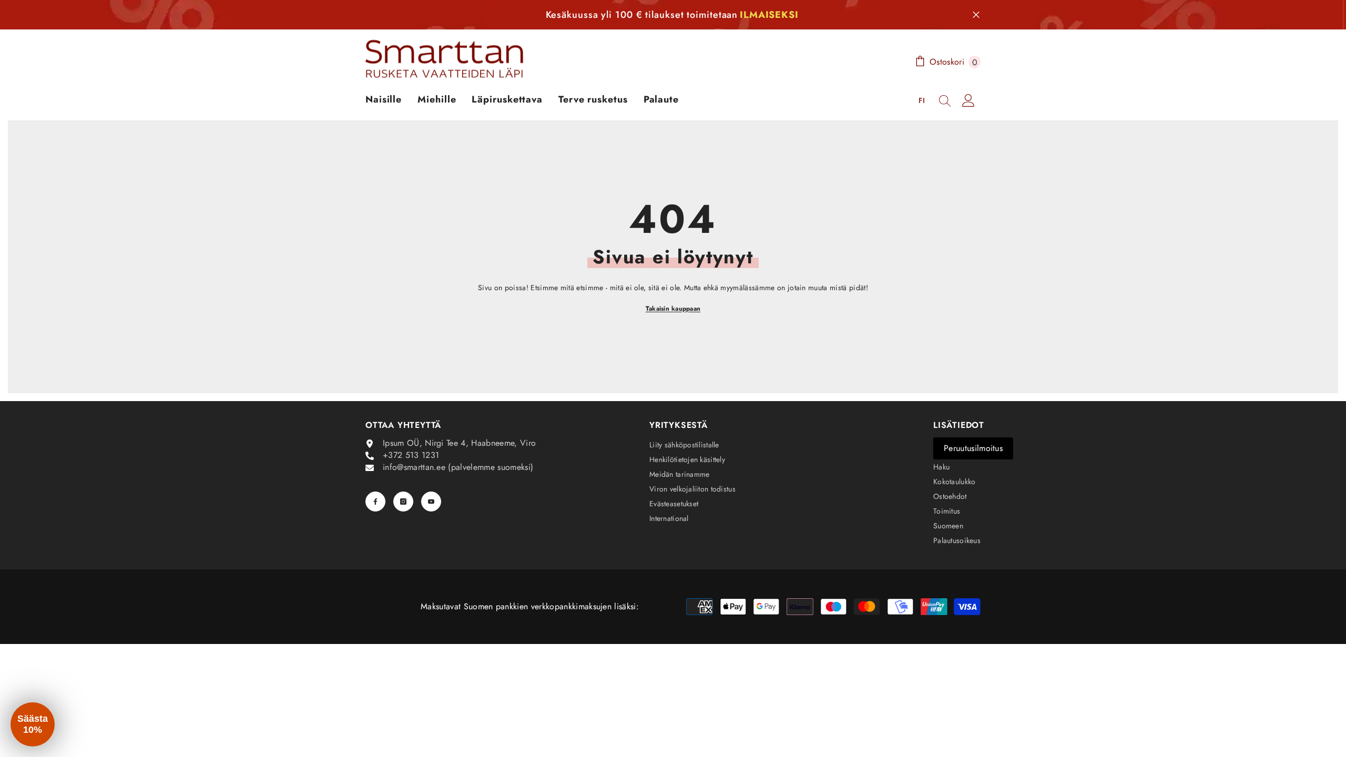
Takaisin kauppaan (673, 308)
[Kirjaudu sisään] (968, 100)
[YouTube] (431, 502)
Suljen (976, 15)
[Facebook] (375, 502)
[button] (33, 724)
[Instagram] (403, 502)
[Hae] (944, 100)
